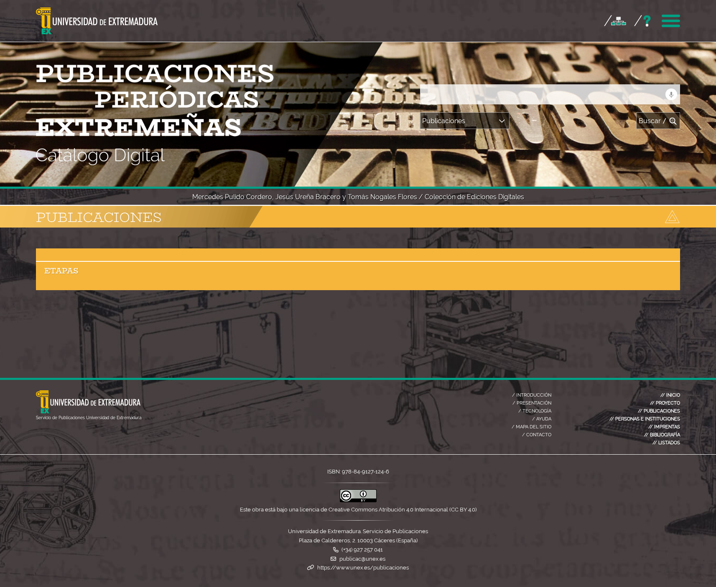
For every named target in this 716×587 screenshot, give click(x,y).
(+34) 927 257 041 (362, 550)
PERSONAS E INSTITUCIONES (644, 419)
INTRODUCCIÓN (531, 395)
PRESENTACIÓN (531, 403)
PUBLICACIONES (659, 411)
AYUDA (541, 419)
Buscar (653, 121)
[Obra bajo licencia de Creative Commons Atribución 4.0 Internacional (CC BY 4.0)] (358, 500)
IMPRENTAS (664, 427)
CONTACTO (536, 435)
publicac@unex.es (362, 559)
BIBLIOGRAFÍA (662, 435)
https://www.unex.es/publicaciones (363, 567)
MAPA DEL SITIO (531, 427)
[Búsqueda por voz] (671, 94)
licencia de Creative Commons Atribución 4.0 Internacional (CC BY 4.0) (388, 509)
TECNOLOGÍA (534, 411)
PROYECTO (665, 403)
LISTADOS (666, 442)
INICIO (670, 395)
